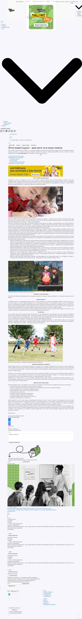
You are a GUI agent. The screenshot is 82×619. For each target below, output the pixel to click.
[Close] (27, 17)
